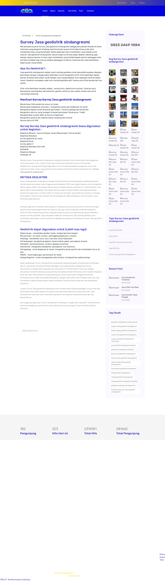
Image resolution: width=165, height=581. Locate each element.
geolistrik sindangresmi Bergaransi (123, 385)
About (52, 11)
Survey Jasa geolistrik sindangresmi (123, 335)
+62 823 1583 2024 (30, 3)
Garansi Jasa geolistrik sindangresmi (124, 358)
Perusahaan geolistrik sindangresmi (123, 368)
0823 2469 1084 (125, 45)
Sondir (65, 477)
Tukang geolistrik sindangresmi (122, 377)
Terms (133, 3)
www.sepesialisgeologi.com (64, 573)
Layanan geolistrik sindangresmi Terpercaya (122, 340)
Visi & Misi (72, 11)
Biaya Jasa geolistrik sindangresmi (123, 354)
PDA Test (66, 472)
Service (61, 11)
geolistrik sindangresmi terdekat (122, 349)
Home (45, 11)
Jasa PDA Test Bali (129, 287)
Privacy (142, 3)
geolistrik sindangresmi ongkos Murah (124, 322)
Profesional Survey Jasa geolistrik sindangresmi (123, 391)
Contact (90, 11)
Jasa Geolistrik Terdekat (128, 278)
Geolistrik (67, 468)
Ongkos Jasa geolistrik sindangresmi (124, 326)
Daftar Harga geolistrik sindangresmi (124, 330)
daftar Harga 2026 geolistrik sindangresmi (121, 363)
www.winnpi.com (74, 576)
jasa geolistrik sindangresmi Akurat (123, 345)
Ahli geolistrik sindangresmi (120, 373)
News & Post (121, 3)
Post (81, 11)
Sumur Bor (67, 481)
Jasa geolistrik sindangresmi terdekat (124, 381)
